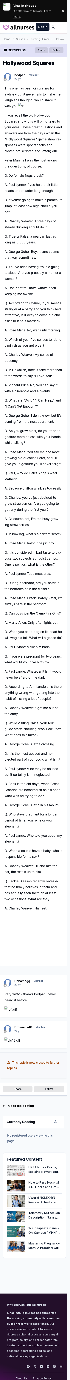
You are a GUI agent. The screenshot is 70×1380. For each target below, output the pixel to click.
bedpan (19, 75)
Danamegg (22, 981)
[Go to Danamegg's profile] (7, 983)
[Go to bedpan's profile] (7, 77)
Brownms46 (23, 1027)
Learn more (8, 11)
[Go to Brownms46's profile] (7, 1029)
